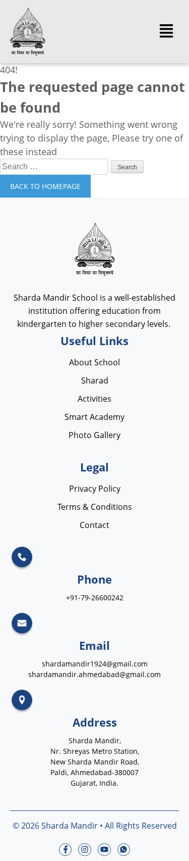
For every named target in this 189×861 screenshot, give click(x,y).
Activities (94, 398)
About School (94, 362)
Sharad (94, 380)
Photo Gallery (94, 435)
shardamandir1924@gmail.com (95, 663)
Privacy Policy (94, 488)
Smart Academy (94, 416)
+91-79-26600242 (94, 597)
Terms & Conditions (94, 506)
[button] (166, 31)
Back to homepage (45, 186)
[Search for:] (55, 166)
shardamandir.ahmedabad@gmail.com (94, 674)
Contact (94, 525)
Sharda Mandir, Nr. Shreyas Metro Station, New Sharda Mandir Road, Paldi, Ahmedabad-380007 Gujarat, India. (94, 762)
